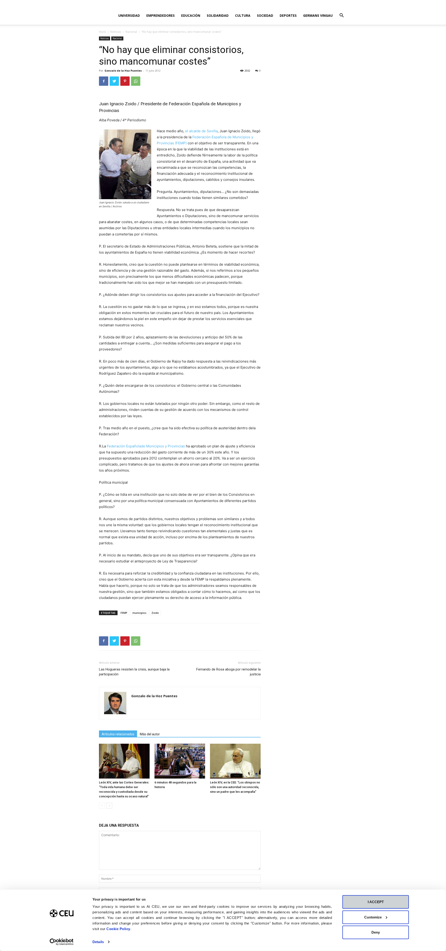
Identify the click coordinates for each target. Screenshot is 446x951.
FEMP (124, 612)
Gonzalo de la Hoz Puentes (123, 70)
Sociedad (265, 15)
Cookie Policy (118, 929)
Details (98, 942)
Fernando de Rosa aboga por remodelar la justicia (228, 671)
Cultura (242, 15)
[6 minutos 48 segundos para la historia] (179, 761)
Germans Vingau (318, 15)
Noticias (115, 32)
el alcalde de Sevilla (201, 131)
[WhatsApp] (135, 81)
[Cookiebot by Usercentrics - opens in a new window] (61, 941)
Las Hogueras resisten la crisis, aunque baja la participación (134, 671)
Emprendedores (160, 15)
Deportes (288, 15)
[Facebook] (103, 81)
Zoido (155, 612)
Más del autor (150, 734)
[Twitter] (114, 81)
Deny (375, 932)
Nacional (131, 32)
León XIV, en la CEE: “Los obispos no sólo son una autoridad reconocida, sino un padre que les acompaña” (235, 787)
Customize (373, 917)
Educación (190, 15)
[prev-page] (102, 806)
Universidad (129, 15)
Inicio (102, 32)
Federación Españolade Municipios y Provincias (146, 446)
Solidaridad (218, 15)
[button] (341, 16)
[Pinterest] (125, 81)
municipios (139, 612)
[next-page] (109, 806)
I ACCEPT (376, 902)
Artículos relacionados (118, 734)
